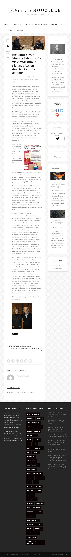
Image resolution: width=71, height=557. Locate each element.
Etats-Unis (31, 469)
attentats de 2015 (33, 431)
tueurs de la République (31, 542)
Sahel (29, 528)
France (29, 478)
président (30, 516)
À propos (17, 24)
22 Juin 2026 (59, 228)
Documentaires (41, 24)
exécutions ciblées (34, 473)
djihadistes (38, 448)
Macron (30, 494)
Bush (29, 439)
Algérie (40, 418)
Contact (19, 30)
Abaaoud (30, 418)
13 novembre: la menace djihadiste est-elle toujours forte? (56, 449)
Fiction (64, 24)
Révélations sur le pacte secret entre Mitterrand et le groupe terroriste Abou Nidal (57, 466)
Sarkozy (38, 528)
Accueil (6, 24)
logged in (18, 392)
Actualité (17, 79)
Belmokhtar (31, 435)
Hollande (39, 478)
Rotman (30, 524)
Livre (25, 79)
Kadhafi (30, 490)
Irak (29, 482)
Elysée (35, 452)
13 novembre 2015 (33, 414)
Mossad (30, 503)
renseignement (32, 520)
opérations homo (33, 507)
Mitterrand (31, 499)
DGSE (35, 444)
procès (39, 511)
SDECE (29, 533)
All (22, 79)
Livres (27, 24)
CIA (28, 444)
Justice (38, 486)
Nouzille (39, 503)
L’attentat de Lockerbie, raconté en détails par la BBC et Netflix (58, 185)
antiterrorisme (33, 422)
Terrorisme (31, 537)
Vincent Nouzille (19, 77)
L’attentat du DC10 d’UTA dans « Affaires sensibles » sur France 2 (58, 223)
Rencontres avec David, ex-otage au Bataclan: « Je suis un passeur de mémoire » (57, 442)
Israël (29, 486)
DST (28, 452)
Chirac (37, 439)
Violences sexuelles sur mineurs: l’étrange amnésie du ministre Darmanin (57, 429)
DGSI (28, 448)
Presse (54, 24)
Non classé (30, 79)
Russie (39, 524)
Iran (36, 482)
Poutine (30, 511)
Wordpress (63, 554)
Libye (39, 490)
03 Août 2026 (58, 190)
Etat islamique (32, 465)
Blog (10, 30)
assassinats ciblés (34, 427)
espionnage (31, 460)
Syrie (37, 533)
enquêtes (30, 456)
